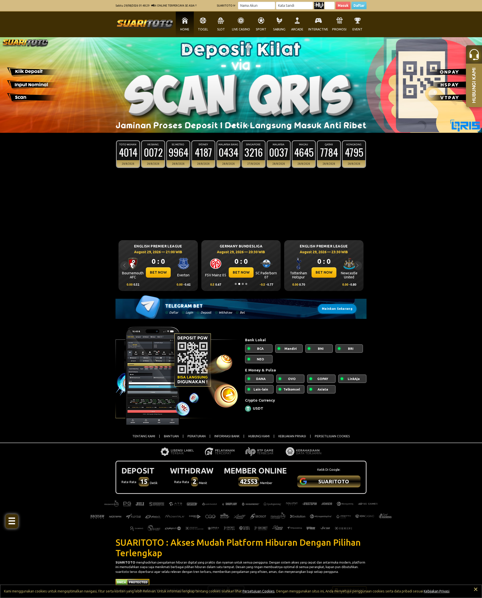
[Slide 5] (245, 125)
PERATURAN (197, 436)
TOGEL (203, 29)
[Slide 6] (248, 125)
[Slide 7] (252, 125)
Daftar (359, 6)
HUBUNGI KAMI (259, 436)
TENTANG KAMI (143, 436)
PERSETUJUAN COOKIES (332, 436)
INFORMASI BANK (226, 436)
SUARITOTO (125, 562)
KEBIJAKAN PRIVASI (292, 436)
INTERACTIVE (318, 29)
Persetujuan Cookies (259, 591)
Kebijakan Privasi (436, 591)
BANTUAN (171, 436)
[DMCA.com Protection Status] (132, 582)
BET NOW (158, 272)
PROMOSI (339, 29)
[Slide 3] (237, 125)
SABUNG (279, 29)
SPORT (261, 29)
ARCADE (297, 29)
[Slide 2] (234, 125)
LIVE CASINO (241, 29)
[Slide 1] (230, 125)
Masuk (343, 6)
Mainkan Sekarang (337, 308)
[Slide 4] (241, 125)
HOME (184, 29)
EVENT (357, 29)
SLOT (221, 29)
